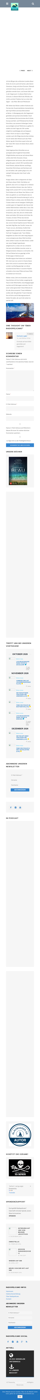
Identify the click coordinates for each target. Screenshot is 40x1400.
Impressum (9, 1291)
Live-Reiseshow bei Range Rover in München (22, 717)
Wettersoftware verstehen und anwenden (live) (22, 694)
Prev (23, 70)
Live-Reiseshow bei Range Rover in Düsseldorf (22, 663)
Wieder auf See (15, 1261)
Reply (31, 334)
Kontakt (8, 1299)
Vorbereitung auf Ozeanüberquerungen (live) (23, 682)
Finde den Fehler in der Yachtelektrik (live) (23, 750)
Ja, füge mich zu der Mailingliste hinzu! (18, 440)
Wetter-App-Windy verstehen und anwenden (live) (22, 737)
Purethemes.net (20, 1382)
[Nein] (38, 1395)
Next (29, 70)
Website (9, 414)
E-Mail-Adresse (11, 404)
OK (20, 1396)
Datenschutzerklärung (13, 1294)
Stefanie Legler (22, 336)
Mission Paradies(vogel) (24, 1251)
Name (8, 394)
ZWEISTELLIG (14, 1242)
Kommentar (10, 368)
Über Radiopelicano (12, 1296)
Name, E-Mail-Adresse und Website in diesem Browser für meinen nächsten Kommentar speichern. (18, 430)
